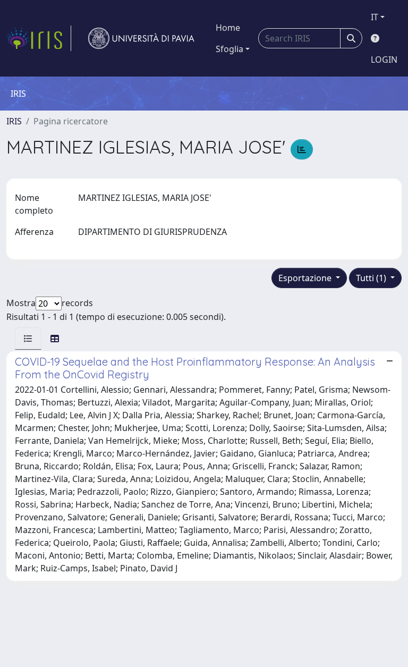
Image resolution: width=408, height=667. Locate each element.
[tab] (28, 338)
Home (228, 27)
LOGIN (384, 59)
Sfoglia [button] (229, 49)
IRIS (14, 121)
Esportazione (306, 278)
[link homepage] (38, 38)
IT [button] (374, 17)
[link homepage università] (141, 38)
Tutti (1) (372, 278)
